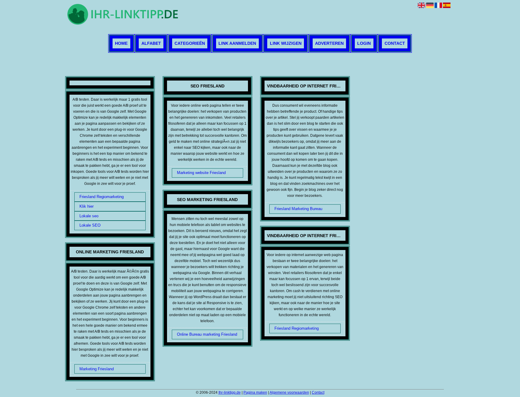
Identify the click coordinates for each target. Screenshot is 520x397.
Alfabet (151, 43)
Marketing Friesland (96, 369)
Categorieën (190, 43)
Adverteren (329, 43)
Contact (395, 43)
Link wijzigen (286, 43)
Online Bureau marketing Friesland (207, 334)
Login (364, 43)
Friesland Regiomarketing (101, 196)
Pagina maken (255, 392)
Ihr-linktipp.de (229, 392)
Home (121, 43)
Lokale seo (88, 216)
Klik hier (86, 206)
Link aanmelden (237, 43)
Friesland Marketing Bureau (298, 208)
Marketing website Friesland (201, 172)
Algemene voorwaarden (289, 392)
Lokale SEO (90, 225)
